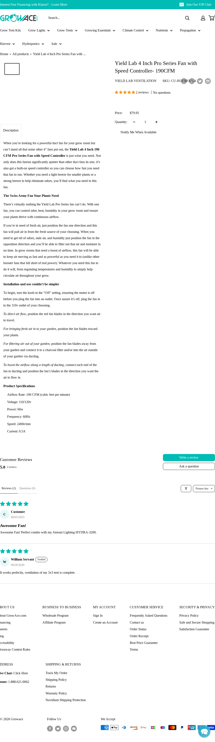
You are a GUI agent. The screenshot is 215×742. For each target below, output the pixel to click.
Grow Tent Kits (10, 30)
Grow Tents (65, 30)
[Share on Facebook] (184, 81)
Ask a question (189, 466)
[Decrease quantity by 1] (134, 122)
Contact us (137, 622)
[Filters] (186, 488)
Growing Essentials (98, 30)
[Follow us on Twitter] (58, 728)
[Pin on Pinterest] (192, 81)
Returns (51, 686)
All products (20, 54)
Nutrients (162, 30)
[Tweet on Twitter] (200, 81)
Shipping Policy (56, 679)
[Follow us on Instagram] (66, 728)
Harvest (5, 43)
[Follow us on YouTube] (74, 728)
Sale (54, 43)
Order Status (138, 629)
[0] (211, 18)
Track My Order (56, 673)
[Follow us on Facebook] (50, 728)
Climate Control (133, 30)
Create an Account (105, 622)
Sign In (98, 615)
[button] (125, 92)
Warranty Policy (56, 693)
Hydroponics (30, 43)
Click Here (20, 673)
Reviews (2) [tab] (9, 488)
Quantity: (121, 122)
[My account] (203, 18)
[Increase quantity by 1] (156, 122)
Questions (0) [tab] (27, 488)
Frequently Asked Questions (148, 615)
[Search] (187, 18)
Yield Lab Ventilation (135, 81)
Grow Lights (36, 30)
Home (4, 54)
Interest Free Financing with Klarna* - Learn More (33, 4)
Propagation (188, 30)
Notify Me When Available (138, 132)
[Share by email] (208, 81)
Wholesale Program (55, 615)
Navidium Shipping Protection (66, 700)
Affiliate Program (54, 622)
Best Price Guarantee (144, 643)
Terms (134, 649)
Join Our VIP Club (198, 4)
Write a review (189, 457)
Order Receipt (139, 636)
